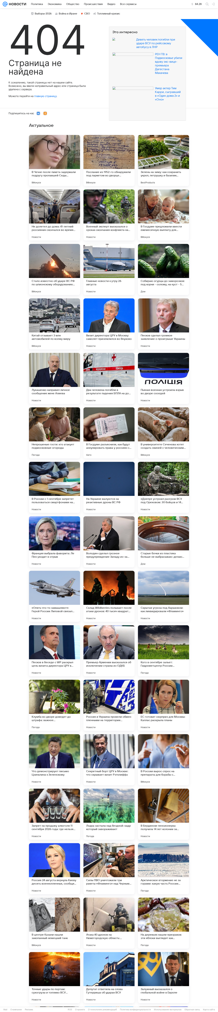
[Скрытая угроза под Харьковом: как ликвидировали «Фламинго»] (163, 596)
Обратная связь (192, 1009)
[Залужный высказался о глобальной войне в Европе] (163, 977)
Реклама (29, 1009)
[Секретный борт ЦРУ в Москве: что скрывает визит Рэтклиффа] (109, 759)
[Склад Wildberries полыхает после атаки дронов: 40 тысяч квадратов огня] (109, 596)
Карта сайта (209, 1009)
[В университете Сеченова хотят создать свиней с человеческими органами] (163, 432)
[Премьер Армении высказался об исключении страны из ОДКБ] (109, 650)
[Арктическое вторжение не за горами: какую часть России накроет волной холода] (163, 868)
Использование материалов (167, 1009)
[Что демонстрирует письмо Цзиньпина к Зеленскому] (54, 759)
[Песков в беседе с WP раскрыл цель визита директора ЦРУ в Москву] (54, 650)
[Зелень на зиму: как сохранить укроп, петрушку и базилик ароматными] (163, 160)
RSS (70, 1009)
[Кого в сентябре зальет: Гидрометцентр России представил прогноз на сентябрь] (163, 650)
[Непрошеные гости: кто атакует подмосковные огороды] (54, 432)
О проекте (80, 1009)
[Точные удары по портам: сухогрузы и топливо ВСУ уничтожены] (54, 977)
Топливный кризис (108, 13)
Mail (5, 1009)
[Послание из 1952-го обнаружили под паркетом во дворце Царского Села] (109, 160)
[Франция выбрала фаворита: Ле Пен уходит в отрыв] (54, 541)
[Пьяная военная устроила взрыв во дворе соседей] (163, 378)
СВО (87, 13)
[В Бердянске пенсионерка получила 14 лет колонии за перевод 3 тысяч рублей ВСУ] (163, 814)
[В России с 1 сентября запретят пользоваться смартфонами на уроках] (54, 487)
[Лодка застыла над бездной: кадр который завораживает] (109, 814)
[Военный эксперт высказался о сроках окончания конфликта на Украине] (109, 215)
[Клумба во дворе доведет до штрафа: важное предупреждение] (54, 705)
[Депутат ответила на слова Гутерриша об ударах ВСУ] (109, 977)
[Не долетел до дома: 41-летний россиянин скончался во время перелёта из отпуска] (54, 215)
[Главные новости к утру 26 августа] (109, 269)
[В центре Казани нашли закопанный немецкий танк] (54, 923)
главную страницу (45, 96)
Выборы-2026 (43, 13)
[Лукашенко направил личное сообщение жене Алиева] (54, 378)
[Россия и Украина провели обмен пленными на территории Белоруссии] (109, 705)
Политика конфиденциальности (135, 1009)
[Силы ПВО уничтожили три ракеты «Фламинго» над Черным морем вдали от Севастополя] (109, 868)
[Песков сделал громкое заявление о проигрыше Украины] (163, 323)
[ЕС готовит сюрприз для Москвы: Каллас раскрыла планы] (163, 705)
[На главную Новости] (16, 4)
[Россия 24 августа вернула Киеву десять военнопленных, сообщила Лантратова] (54, 868)
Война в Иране (68, 13)
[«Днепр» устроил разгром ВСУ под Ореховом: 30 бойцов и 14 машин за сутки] (163, 487)
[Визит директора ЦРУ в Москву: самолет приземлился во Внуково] (109, 323)
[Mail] (5, 4)
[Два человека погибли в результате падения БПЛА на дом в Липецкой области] (109, 378)
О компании (16, 1009)
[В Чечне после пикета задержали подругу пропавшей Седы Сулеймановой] (54, 160)
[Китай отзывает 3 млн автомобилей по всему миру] (54, 323)
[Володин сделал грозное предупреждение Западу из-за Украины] (109, 541)
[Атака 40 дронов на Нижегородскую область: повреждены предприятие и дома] (109, 923)
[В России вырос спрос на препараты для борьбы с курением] (163, 759)
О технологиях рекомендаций (102, 1009)
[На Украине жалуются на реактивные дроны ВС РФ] (109, 487)
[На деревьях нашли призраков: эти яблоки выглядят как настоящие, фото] (163, 923)
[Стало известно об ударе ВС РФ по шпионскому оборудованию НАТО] (54, 269)
